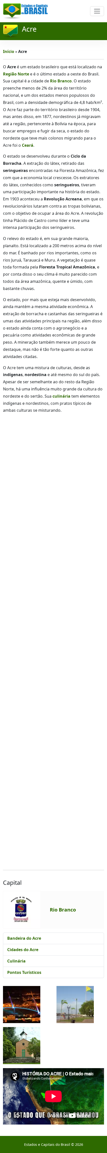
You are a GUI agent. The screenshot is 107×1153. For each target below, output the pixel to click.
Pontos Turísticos (24, 972)
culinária (61, 396)
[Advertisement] (53, 642)
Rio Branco (61, 81)
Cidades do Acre (22, 949)
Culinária (16, 961)
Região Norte (16, 74)
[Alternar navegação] (97, 11)
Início (8, 51)
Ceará (27, 145)
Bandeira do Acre (24, 938)
